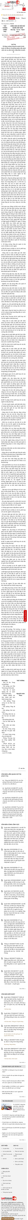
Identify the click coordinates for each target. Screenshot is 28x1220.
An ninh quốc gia (16, 1034)
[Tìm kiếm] (24, 9)
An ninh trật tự (7, 1034)
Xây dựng (6, 1044)
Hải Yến (22, 768)
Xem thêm (22, 988)
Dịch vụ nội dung (19, 1161)
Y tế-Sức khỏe (7, 1009)
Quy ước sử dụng (7, 1180)
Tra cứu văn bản (19, 1148)
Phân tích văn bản (19, 1151)
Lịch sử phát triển (7, 1151)
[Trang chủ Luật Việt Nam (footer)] (13, 1198)
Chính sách (14, 1058)
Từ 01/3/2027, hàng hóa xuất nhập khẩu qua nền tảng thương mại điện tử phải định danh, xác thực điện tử (13, 1116)
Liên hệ (4, 1158)
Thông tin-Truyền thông (17, 1021)
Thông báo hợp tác (7, 1192)
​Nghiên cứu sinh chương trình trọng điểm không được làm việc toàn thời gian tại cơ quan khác (12, 1134)
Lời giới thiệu (6, 1148)
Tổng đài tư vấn (19, 1164)
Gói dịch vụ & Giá (13, 5)
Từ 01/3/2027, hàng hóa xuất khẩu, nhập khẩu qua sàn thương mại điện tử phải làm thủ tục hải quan (19, 1108)
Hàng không (12, 1044)
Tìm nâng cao (22, 12)
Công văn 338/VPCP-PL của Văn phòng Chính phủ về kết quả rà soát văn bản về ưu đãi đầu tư (13, 782)
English (20, 4)
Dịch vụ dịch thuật (19, 1158)
